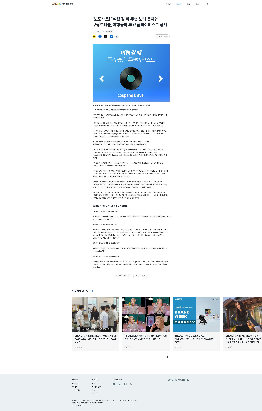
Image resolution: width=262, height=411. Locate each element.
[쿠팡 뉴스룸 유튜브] (114, 384)
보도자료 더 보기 (80, 291)
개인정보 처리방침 (77, 405)
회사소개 (198, 4)
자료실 (188, 4)
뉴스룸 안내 (75, 383)
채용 (93, 390)
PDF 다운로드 (163, 36)
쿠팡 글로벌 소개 (96, 387)
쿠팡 (93, 383)
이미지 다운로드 (123, 276)
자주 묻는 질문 (76, 390)
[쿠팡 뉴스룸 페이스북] (125, 384)
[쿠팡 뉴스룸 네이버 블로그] (131, 384)
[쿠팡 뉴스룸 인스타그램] (119, 384)
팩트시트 (74, 387)
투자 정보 (94, 393)
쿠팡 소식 (168, 4)
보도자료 (179, 4)
